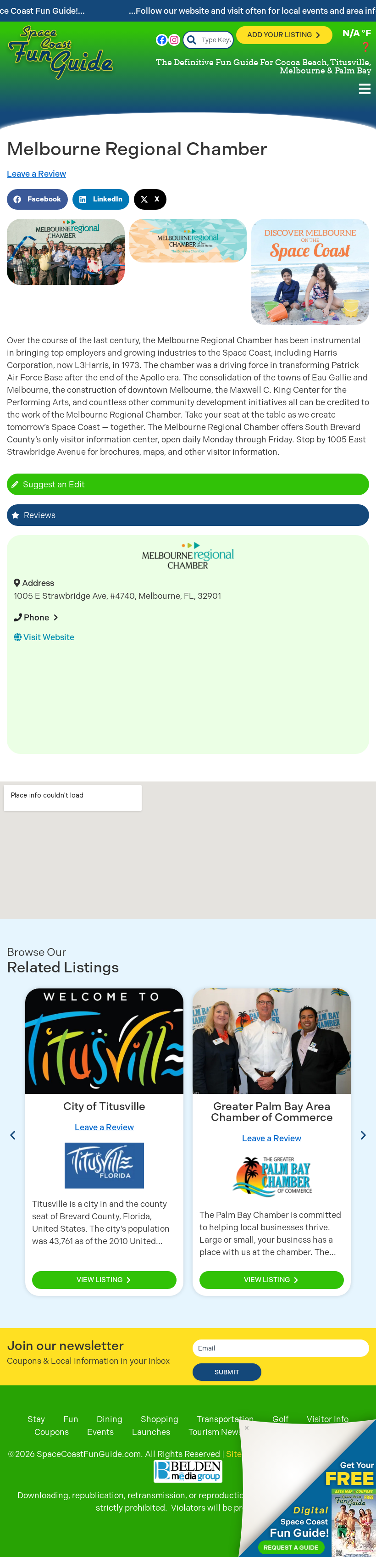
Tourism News (215, 1432)
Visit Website (48, 637)
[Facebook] (162, 40)
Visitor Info (327, 1419)
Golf (280, 1419)
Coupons (51, 1432)
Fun (70, 1419)
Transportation (225, 1419)
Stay (36, 1419)
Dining (109, 1419)
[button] (37, 199)
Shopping (159, 1419)
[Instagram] (174, 40)
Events (100, 1432)
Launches (151, 1432)
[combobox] (208, 40)
